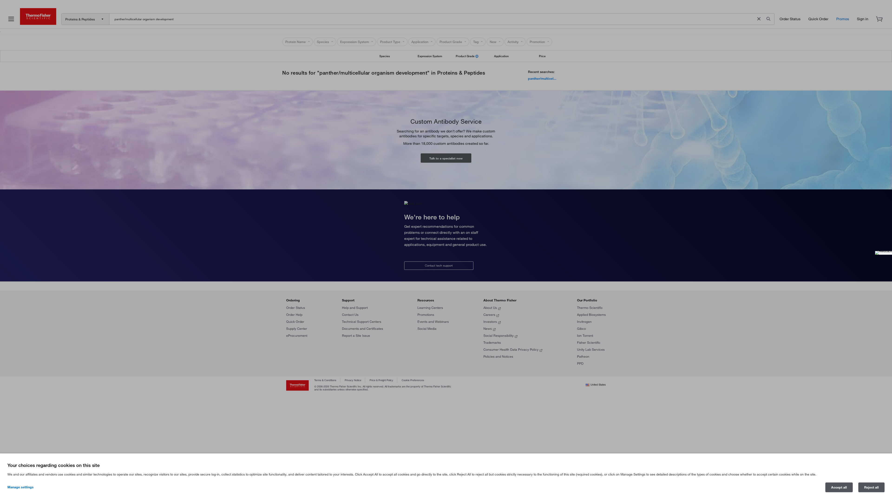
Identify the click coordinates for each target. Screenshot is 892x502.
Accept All (839, 487)
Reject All (871, 487)
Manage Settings (20, 487)
